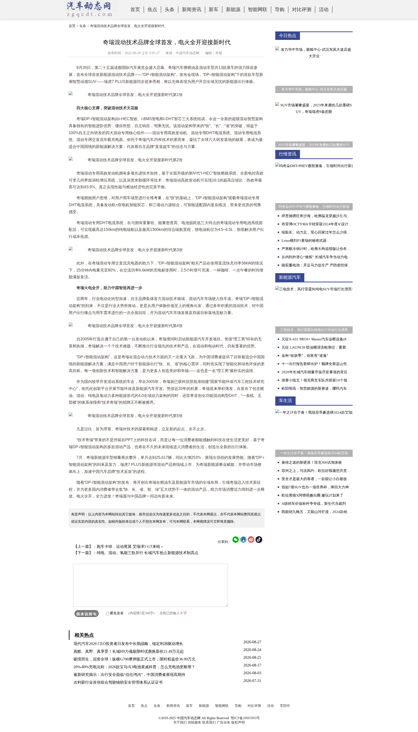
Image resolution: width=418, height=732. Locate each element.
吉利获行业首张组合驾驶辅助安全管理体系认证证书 (118, 682)
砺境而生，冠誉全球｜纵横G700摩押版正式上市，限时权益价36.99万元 (134, 659)
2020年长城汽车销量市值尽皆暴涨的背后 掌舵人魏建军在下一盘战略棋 (339, 372)
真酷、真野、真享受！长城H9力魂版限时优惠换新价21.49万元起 (129, 651)
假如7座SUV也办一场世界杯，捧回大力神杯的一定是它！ (328, 487)
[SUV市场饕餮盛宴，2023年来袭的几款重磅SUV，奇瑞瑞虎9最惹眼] (314, 99)
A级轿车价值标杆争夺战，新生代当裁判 (314, 503)
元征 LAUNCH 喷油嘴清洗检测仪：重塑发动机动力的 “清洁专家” (334, 347)
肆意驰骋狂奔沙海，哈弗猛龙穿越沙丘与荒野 (318, 216)
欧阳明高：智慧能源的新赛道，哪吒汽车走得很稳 (321, 388)
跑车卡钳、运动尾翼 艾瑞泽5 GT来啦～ (130, 546)
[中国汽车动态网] (91, 18)
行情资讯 (287, 154)
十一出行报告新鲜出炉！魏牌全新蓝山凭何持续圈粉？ (325, 364)
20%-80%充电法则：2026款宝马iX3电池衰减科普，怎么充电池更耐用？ (134, 667)
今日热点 (287, 35)
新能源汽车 (290, 277)
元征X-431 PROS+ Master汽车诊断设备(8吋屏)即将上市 (325, 339)
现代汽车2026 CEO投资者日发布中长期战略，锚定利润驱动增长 (128, 644)
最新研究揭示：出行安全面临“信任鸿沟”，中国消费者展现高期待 (129, 675)
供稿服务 (194, 722)
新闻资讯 (191, 9)
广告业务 (223, 722)
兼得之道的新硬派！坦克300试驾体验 (312, 462)
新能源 (233, 9)
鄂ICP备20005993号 (245, 718)
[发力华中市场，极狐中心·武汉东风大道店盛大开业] (314, 43)
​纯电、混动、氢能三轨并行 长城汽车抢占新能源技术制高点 (147, 553)
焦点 (152, 9)
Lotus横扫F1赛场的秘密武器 (304, 240)
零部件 (285, 706)
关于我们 (180, 722)
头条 (169, 9)
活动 (323, 9)
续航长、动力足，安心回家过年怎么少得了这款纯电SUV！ (329, 232)
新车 (213, 9)
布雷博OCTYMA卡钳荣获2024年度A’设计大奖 (319, 224)
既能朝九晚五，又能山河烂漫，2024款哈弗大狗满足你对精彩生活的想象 (340, 512)
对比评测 (301, 9)
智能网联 (257, 9)
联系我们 (209, 722)
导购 (279, 9)
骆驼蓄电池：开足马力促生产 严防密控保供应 (318, 265)
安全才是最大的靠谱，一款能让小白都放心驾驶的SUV (325, 479)
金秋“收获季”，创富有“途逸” (305, 356)
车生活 (285, 400)
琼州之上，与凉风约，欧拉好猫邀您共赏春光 (318, 471)
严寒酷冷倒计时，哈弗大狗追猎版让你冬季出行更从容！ (327, 249)
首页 (135, 9)
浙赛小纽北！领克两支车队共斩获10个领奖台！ (320, 380)
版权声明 (238, 722)
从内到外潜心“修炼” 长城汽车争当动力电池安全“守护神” (327, 257)
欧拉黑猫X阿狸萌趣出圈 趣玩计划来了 (312, 495)
